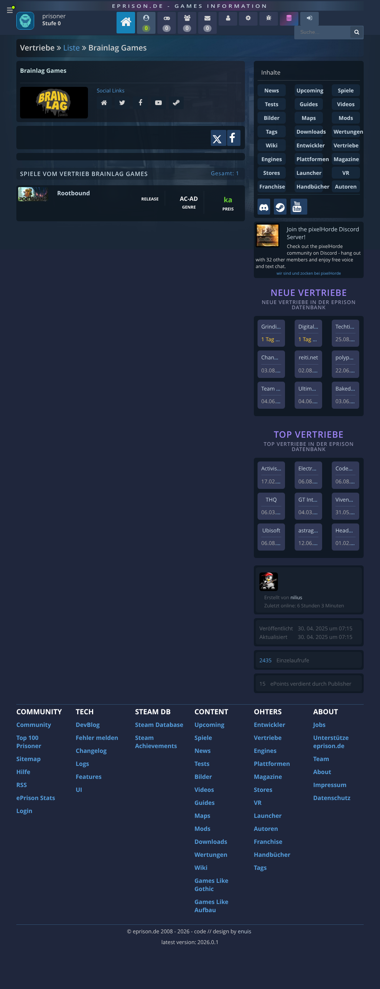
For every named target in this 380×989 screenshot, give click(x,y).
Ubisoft (271, 530)
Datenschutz (331, 798)
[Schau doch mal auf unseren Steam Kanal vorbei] (280, 206)
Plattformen (313, 159)
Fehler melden (97, 738)
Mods (346, 118)
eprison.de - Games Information (190, 6)
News (271, 90)
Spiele (346, 90)
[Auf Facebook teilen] (234, 138)
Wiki (272, 145)
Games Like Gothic (211, 885)
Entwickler (311, 145)
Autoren (346, 186)
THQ (271, 499)
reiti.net (308, 357)
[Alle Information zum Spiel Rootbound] (33, 194)
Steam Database (159, 725)
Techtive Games (354, 326)
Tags (271, 132)
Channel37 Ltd (279, 357)
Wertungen (348, 132)
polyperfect (349, 357)
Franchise (272, 186)
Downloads (311, 132)
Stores (271, 173)
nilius (296, 597)
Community (33, 725)
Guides (308, 104)
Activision (273, 468)
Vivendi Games (353, 499)
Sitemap (28, 759)
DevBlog (88, 725)
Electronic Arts (316, 468)
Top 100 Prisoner (28, 742)
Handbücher (313, 186)
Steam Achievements (156, 742)
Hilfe (23, 772)
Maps (309, 118)
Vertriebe (346, 145)
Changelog (91, 751)
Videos (345, 104)
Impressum (330, 785)
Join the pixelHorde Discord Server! (323, 233)
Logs (82, 764)
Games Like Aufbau (211, 906)
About (322, 772)
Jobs (319, 725)
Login (24, 811)
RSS (21, 785)
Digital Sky (311, 326)
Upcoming (310, 90)
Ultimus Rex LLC (318, 388)
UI (79, 790)
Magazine (346, 159)
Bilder (272, 118)
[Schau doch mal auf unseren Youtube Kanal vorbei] (298, 206)
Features (89, 777)
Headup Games (354, 530)
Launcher (309, 173)
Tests (271, 104)
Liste (71, 48)
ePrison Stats (35, 798)
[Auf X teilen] (218, 138)
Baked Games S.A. (357, 388)
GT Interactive (315, 499)
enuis (244, 931)
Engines (271, 159)
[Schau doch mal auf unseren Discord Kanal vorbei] (263, 206)
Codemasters (351, 468)
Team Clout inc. (280, 388)
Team (321, 759)
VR (346, 173)
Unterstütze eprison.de (331, 742)
